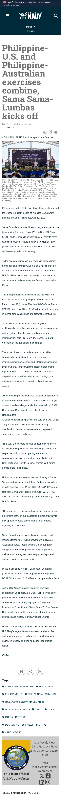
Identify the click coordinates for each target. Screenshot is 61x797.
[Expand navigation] (6, 16)
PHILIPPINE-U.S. (14, 694)
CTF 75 (9, 717)
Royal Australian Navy (16, 702)
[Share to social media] (50, 132)
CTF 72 (39, 709)
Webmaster (44, 771)
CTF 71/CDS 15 (13, 732)
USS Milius (38, 702)
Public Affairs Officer (45, 766)
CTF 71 (42, 725)
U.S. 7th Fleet (46, 686)
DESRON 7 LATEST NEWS (19, 725)
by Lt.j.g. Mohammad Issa (17, 123)
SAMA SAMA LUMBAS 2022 (19, 686)
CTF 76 (21, 717)
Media (29, 26)
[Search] (54, 16)
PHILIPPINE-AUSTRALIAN (42, 694)
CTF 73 (51, 709)
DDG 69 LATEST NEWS (17, 709)
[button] (13, 5)
